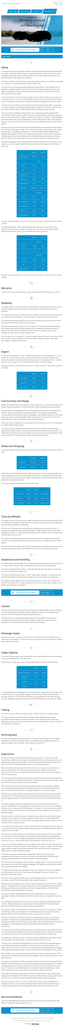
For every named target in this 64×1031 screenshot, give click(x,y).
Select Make (13, 11)
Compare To (36, 11)
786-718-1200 (59, 5)
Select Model (24, 11)
